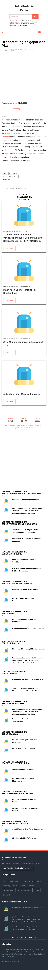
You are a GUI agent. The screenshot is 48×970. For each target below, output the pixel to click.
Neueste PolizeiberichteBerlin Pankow (14, 673)
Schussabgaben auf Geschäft (23, 769)
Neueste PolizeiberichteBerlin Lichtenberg (14, 553)
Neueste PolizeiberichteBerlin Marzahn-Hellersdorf (17, 583)
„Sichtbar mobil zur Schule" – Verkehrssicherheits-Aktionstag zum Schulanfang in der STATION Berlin (22, 237)
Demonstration (18, 23)
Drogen (11, 25)
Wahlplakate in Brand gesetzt (23, 749)
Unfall (21, 22)
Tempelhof (6, 109)
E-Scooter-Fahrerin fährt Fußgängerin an (28, 628)
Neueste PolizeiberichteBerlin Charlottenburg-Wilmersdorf (21, 493)
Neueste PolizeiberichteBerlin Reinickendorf (14, 703)
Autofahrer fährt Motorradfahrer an (21, 394)
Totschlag (26, 22)
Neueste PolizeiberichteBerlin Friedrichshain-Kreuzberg (19, 523)
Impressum (15, 961)
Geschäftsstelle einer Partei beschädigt (27, 829)
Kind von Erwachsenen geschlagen (26, 589)
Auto (43, 137)
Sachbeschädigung (28, 23)
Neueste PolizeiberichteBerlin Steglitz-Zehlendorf (16, 763)
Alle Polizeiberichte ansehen (23, 937)
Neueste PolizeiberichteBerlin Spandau (14, 733)
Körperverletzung (14, 22)
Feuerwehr (17, 133)
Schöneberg (15, 109)
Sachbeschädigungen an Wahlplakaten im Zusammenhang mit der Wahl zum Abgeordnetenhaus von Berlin (28, 510)
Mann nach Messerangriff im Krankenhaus (28, 649)
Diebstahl (16, 25)
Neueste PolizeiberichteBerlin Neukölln (14, 642)
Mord (31, 22)
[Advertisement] (24, 77)
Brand (35, 22)
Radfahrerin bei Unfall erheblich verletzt (27, 679)
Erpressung (23, 25)
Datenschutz (5, 961)
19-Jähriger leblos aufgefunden (24, 838)
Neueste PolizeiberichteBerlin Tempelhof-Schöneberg (18, 793)
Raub (23, 20)
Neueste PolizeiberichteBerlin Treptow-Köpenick (15, 822)
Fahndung (28, 20)
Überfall (11, 23)
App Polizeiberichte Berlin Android (16, 868)
